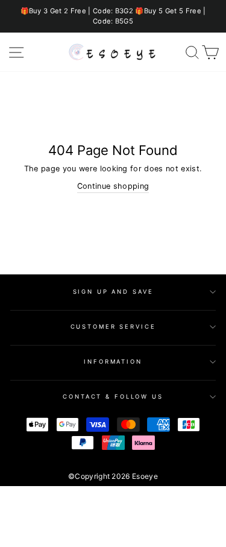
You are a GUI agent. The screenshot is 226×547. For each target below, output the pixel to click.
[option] (113, 16)
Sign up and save (113, 291)
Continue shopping (113, 186)
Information (113, 361)
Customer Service (113, 326)
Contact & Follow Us (113, 396)
